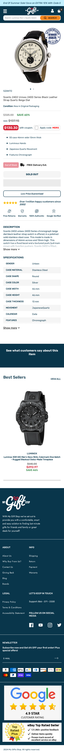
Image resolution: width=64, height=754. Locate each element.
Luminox (32, 453)
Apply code (49, 127)
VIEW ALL (56, 379)
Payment (33, 567)
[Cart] (59, 11)
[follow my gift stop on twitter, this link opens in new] (59, 626)
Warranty (33, 572)
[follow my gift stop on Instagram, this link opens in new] (50, 626)
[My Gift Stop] (16, 496)
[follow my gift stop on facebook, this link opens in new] (31, 626)
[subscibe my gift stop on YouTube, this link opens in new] (40, 626)
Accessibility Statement (13, 613)
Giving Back (8, 572)
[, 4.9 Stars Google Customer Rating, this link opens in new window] (33, 703)
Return (32, 561)
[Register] (56, 658)
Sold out (32, 174)
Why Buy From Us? (11, 561)
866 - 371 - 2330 (46, 601)
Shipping (33, 555)
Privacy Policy (9, 601)
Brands (5, 583)
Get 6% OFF (30, 647)
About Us (6, 555)
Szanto (7, 91)
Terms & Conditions (11, 607)
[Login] (52, 11)
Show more (10, 249)
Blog (4, 578)
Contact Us (7, 567)
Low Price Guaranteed (32, 194)
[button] (32, 183)
